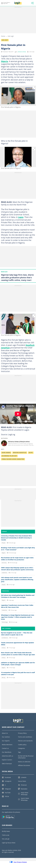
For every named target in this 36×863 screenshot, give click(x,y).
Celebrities (4, 572)
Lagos (20, 217)
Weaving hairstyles (19, 452)
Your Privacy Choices (20, 862)
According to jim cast (9, 456)
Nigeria (4, 61)
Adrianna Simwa (22, 51)
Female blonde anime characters (13, 459)
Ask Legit (11, 36)
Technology (5, 622)
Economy (4, 562)
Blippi (31, 452)
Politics (3, 647)
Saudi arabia (6, 452)
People (3, 542)
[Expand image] (34, 87)
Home (3, 36)
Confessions (5, 637)
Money (3, 677)
